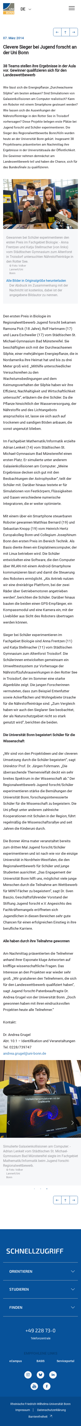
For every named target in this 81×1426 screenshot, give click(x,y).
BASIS (40, 1361)
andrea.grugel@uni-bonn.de (24, 1053)
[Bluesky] (40, 1375)
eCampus (15, 1361)
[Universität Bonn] (8, 8)
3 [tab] (47, 1188)
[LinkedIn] (53, 1375)
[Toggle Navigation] (72, 8)
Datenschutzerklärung (51, 1410)
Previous (8, 1123)
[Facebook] (46, 1386)
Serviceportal (65, 1361)
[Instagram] (28, 1375)
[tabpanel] (40, 1122)
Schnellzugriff (35, 1250)
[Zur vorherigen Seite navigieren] (57, 32)
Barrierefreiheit (38, 1416)
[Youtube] (34, 1386)
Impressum (22, 1410)
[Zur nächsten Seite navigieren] (74, 32)
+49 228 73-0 (40, 1330)
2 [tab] (40, 1188)
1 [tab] (34, 1188)
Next (73, 1123)
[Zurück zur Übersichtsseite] (65, 32)
